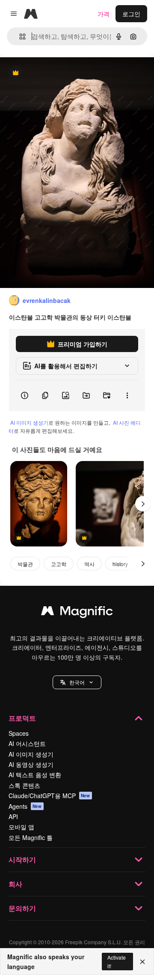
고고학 (58, 563)
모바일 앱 (21, 826)
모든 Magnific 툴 (31, 837)
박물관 (25, 563)
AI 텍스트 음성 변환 (35, 774)
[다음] (143, 503)
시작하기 (22, 859)
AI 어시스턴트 (27, 743)
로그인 (131, 13)
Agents (25, 806)
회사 (15, 884)
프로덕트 (22, 718)
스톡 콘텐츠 (24, 785)
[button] (77, 682)
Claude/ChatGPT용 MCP (49, 795)
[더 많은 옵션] (127, 395)
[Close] (142, 962)
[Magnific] (77, 612)
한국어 (77, 682)
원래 (49, 73)
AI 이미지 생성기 (29, 422)
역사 (89, 563)
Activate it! (116, 961)
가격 (104, 13)
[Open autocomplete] (19, 36)
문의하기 (22, 908)
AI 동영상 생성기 (31, 764)
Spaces (19, 733)
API (13, 816)
